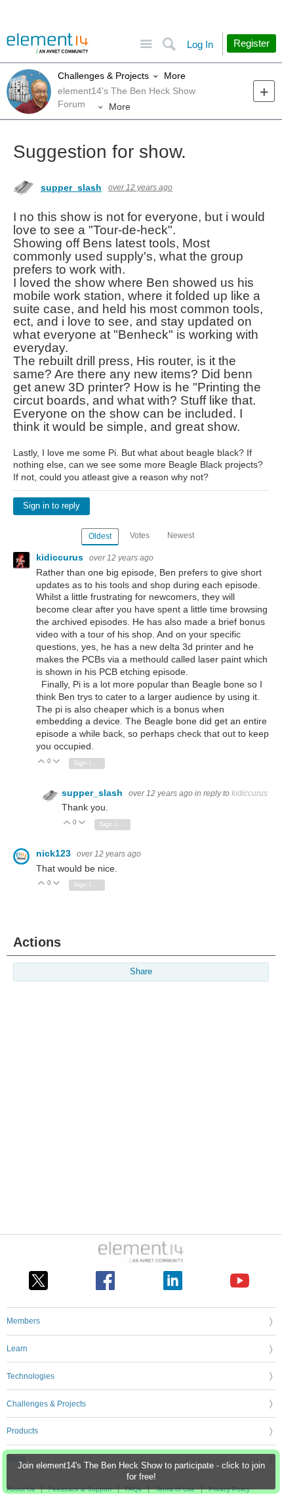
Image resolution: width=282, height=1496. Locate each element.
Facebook (105, 1280)
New (264, 91)
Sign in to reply (51, 506)
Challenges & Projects (103, 75)
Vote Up (41, 762)
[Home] (48, 43)
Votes (140, 535)
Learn (17, 1349)
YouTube (239, 1280)
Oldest (100, 536)
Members (23, 1321)
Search (168, 44)
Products (22, 1431)
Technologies (30, 1376)
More (175, 75)
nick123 (54, 853)
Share (141, 971)
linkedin (172, 1280)
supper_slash (71, 187)
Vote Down (56, 762)
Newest (180, 535)
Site (145, 44)
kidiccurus (61, 557)
